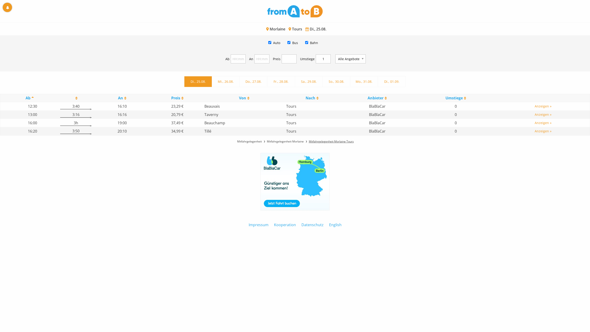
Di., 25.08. (198, 81)
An (251, 59)
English (335, 224)
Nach (310, 98)
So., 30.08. (336, 81)
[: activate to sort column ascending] (76, 98)
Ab (227, 59)
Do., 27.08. (253, 81)
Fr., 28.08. (281, 81)
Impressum (258, 224)
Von (242, 98)
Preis (276, 59)
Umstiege (307, 59)
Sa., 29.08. (309, 81)
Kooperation (285, 224)
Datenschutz (312, 224)
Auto (276, 43)
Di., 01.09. (391, 81)
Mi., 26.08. (226, 81)
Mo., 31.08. (364, 81)
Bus (295, 43)
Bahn (314, 43)
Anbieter (376, 98)
